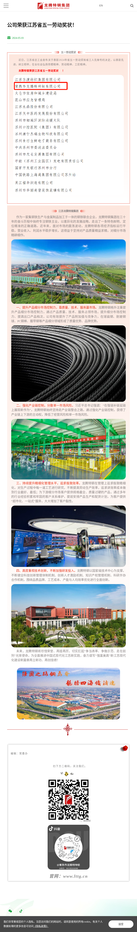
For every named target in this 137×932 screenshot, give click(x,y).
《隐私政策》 (41, 926)
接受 (120, 924)
